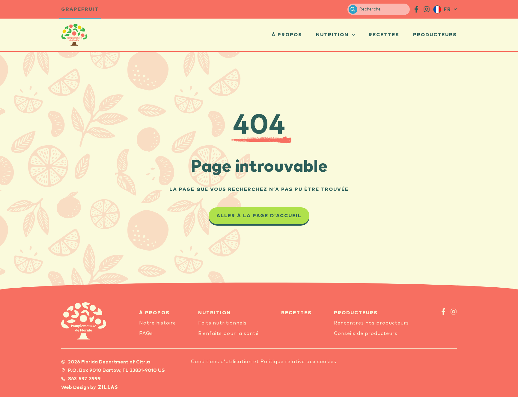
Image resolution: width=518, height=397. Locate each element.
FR (447, 9)
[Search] (353, 9)
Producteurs (435, 34)
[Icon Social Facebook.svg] (416, 9)
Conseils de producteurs (365, 333)
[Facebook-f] (443, 312)
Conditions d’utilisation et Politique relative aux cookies (263, 361)
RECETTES (296, 312)
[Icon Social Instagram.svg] (426, 9)
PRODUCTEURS (356, 312)
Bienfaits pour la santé (228, 333)
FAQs (146, 333)
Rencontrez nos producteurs (371, 323)
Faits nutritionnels (222, 323)
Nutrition (332, 34)
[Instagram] (453, 312)
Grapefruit (80, 9)
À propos (287, 34)
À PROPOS (154, 312)
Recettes (384, 34)
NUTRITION (214, 312)
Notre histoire (157, 323)
